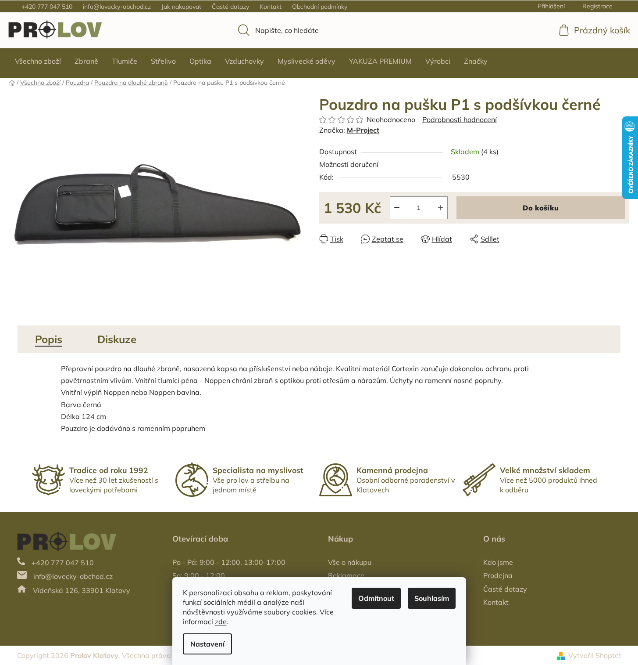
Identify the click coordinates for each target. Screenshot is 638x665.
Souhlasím (431, 598)
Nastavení (207, 644)
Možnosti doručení (348, 164)
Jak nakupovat (181, 7)
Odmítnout (376, 598)
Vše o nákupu (349, 562)
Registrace (597, 6)
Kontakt (271, 7)
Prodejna (498, 575)
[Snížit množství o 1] (396, 208)
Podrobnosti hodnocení (459, 119)
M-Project (363, 130)
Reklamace (346, 575)
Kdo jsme (498, 562)
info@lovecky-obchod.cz (117, 7)
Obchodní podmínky (319, 7)
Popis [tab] (48, 339)
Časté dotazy (230, 7)
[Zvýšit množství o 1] (440, 208)
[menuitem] (38, 61)
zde (221, 621)
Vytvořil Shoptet (594, 655)
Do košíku (541, 207)
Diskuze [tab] (116, 339)
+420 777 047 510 (46, 7)
